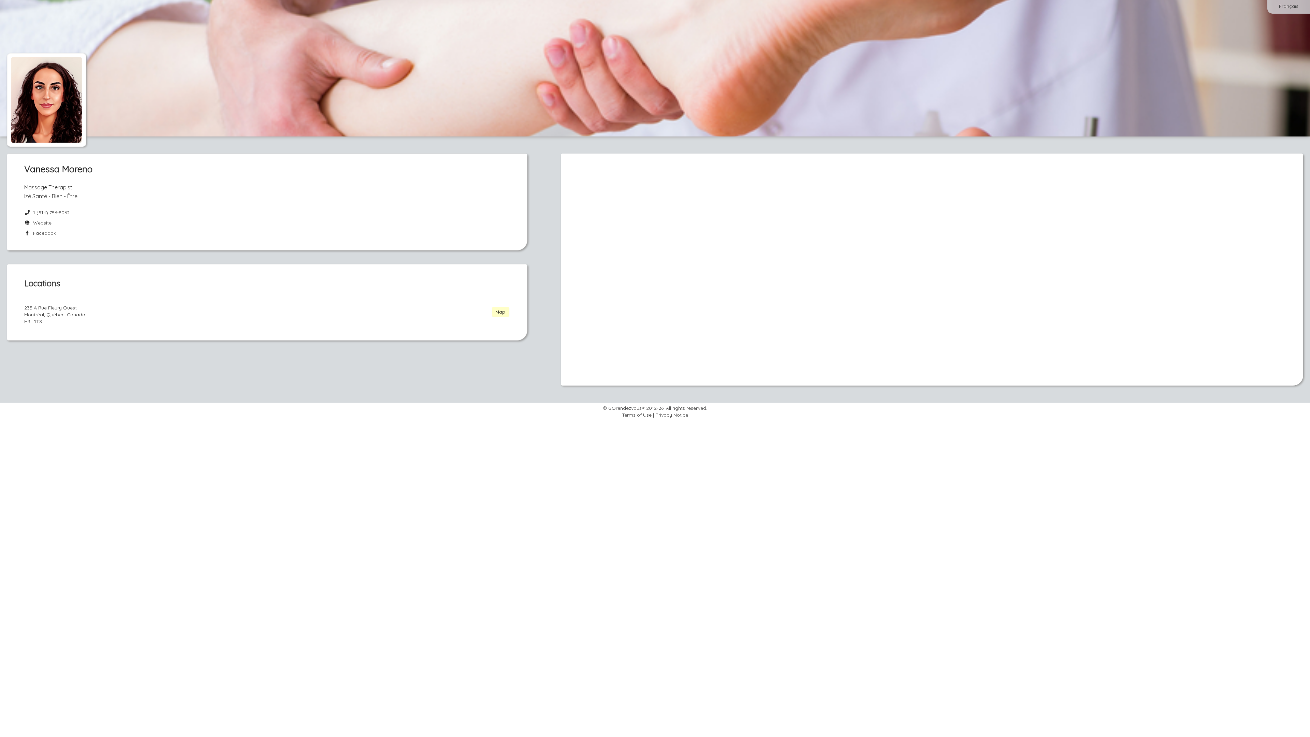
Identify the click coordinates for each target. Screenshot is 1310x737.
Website (41, 223)
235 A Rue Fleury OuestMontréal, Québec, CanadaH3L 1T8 (54, 314)
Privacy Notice (671, 415)
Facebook (43, 233)
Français (1288, 6)
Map (500, 312)
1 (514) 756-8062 (51, 212)
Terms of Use (637, 415)
